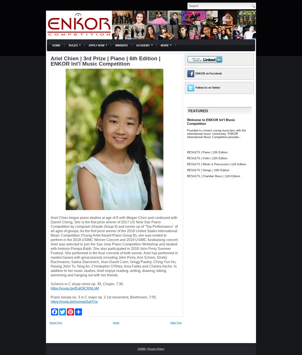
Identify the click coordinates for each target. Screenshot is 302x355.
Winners (121, 45)
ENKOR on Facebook (208, 73)
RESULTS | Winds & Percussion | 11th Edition (216, 164)
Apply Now (98, 45)
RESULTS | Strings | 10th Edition (208, 170)
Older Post (176, 322)
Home (56, 45)
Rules (75, 45)
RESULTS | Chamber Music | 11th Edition (213, 176)
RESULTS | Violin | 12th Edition (207, 158)
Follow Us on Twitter (207, 87)
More (166, 45)
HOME (142, 349)
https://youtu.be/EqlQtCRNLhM (75, 288)
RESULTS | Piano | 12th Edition (207, 152)
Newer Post (56, 322)
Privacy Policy (156, 349)
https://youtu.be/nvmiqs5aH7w (74, 302)
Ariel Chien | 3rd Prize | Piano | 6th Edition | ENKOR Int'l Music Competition (106, 61)
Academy (144, 45)
